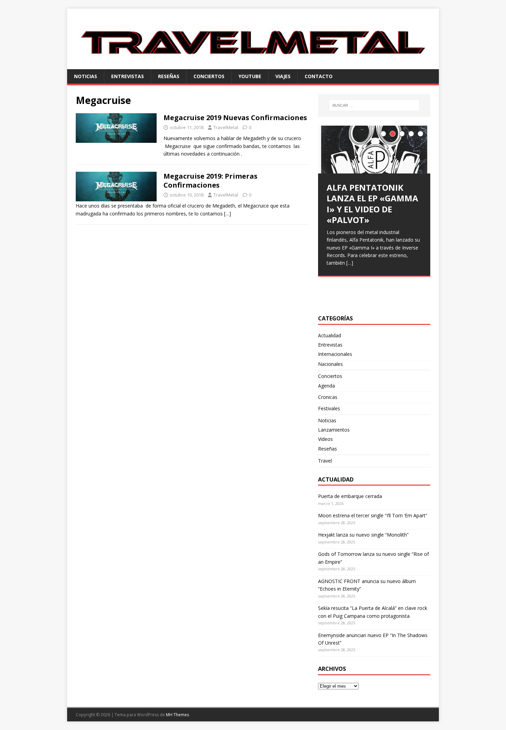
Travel (325, 460)
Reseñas (168, 76)
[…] (227, 213)
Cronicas (327, 397)
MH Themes (177, 715)
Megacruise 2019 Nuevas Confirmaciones (235, 117)
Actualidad (329, 335)
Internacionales (335, 354)
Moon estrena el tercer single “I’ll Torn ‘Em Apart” (372, 515)
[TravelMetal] (253, 65)
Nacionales (330, 364)
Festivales (329, 408)
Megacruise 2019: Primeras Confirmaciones (210, 180)
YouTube (250, 76)
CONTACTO (319, 76)
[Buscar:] (374, 105)
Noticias (85, 76)
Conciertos (208, 76)
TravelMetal (225, 127)
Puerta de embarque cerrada (350, 496)
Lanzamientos (334, 429)
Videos (325, 439)
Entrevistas (127, 76)
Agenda (326, 385)
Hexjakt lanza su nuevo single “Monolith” (363, 534)
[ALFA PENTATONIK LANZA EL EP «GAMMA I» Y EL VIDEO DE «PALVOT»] (374, 149)
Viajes (283, 76)
